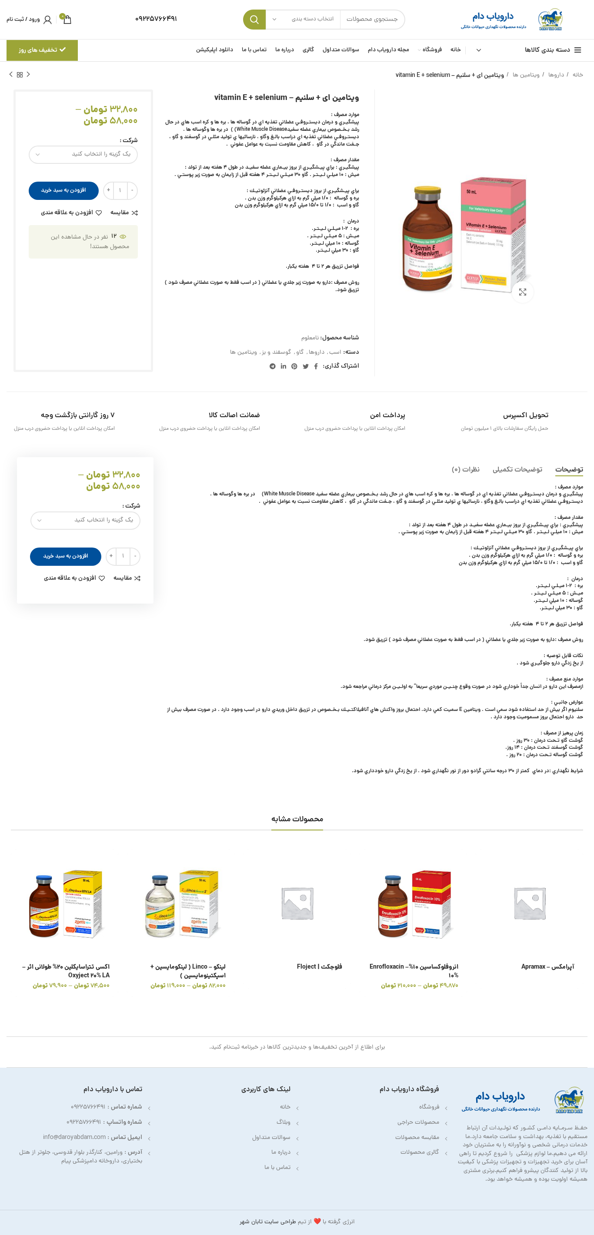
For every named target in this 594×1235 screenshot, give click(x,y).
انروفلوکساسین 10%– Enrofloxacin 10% (414, 972)
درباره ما (280, 1152)
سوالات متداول (271, 1137)
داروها (555, 75)
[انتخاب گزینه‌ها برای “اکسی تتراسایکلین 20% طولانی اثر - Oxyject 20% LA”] (17, 863)
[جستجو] (254, 20)
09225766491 (88, 1107)
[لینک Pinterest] (294, 366)
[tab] (569, 470)
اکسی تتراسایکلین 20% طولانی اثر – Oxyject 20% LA (66, 972)
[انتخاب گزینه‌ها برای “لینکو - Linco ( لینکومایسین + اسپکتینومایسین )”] (133, 863)
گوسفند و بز (276, 352)
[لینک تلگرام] (272, 366)
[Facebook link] (315, 366)
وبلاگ (283, 1122)
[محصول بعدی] (11, 74)
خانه (577, 75)
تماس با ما (277, 1167)
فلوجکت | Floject (319, 967)
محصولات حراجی (418, 1122)
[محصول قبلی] (28, 74)
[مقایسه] (482, 902)
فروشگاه (429, 1107)
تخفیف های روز (38, 50)
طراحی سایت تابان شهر (268, 1222)
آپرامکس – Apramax (547, 967)
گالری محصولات (419, 1152)
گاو (300, 352)
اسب (335, 352)
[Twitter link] (305, 366)
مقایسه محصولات (417, 1137)
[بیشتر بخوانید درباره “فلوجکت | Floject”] (249, 863)
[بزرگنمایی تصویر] (523, 292)
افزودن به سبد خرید (63, 190)
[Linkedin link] (283, 366)
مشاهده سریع (482, 883)
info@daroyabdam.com (74, 1137)
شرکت (130, 141)
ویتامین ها (525, 75)
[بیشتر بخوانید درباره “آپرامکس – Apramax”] (482, 863)
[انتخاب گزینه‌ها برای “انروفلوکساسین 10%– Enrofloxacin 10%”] (366, 863)
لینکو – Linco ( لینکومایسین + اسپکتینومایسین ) (188, 972)
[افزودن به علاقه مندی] (482, 922)
